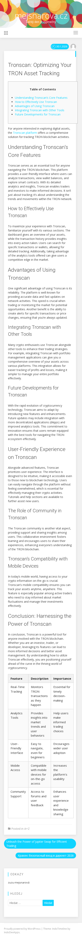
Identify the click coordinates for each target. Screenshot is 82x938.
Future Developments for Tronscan (38, 114)
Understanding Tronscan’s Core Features (41, 98)
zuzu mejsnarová (18, 882)
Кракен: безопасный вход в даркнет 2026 (46, 855)
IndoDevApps (12, 932)
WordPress (34, 928)
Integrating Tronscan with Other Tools (39, 110)
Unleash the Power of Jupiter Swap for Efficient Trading (36, 844)
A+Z (27, 829)
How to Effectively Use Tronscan (36, 102)
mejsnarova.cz (41, 15)
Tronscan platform (25, 133)
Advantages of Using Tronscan (35, 106)
